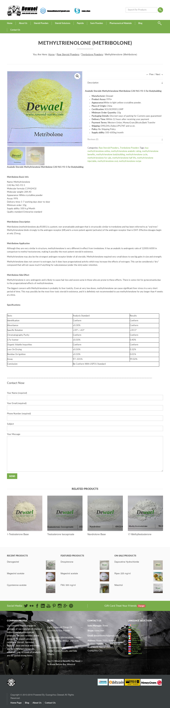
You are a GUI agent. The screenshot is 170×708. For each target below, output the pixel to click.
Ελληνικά (136, 632)
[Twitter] (25, 605)
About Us (23, 23)
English (134, 625)
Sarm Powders (96, 23)
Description (92, 83)
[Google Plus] (65, 605)
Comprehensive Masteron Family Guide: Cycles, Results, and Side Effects (62, 651)
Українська (136, 653)
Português (136, 645)
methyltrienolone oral (107, 161)
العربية (134, 627)
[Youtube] (48, 605)
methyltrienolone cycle (136, 155)
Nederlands (136, 640)
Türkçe (134, 651)
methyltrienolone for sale (99, 158)
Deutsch (135, 630)
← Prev (150, 74)
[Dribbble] (71, 605)
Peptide (80, 23)
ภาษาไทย (136, 649)
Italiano (134, 638)
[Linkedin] (42, 605)
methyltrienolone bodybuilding (110, 155)
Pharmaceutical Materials (121, 23)
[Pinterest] (54, 605)
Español (135, 634)
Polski (134, 643)
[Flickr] (31, 605)
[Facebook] (37, 605)
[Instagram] (59, 605)
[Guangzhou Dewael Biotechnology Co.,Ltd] (11, 680)
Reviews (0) (92, 139)
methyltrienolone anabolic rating (126, 151)
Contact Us (15, 30)
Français (135, 636)
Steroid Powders (41, 23)
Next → (159, 74)
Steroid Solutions (62, 23)
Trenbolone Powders (92, 54)
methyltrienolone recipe (130, 161)
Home (9, 23)
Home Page (16, 703)
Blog (140, 23)
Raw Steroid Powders (68, 54)
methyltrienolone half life (124, 158)
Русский (135, 647)
